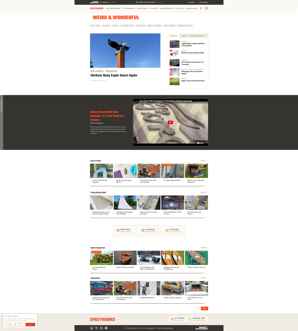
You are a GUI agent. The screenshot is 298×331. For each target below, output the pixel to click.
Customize (10, 324)
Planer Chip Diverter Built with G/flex (148, 213)
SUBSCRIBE (159, 2)
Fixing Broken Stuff (127, 25)
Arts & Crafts (95, 25)
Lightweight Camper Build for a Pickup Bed (193, 44)
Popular (174, 36)
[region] (20, 320)
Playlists (192, 2)
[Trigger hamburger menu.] (206, 8)
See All (204, 160)
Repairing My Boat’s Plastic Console (173, 213)
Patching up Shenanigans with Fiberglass (124, 213)
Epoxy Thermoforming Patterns (123, 181)
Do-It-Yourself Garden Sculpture (100, 181)
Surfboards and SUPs (185, 25)
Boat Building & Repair (113, 8)
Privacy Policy (151, 328)
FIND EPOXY (112, 2)
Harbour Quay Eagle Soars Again (114, 75)
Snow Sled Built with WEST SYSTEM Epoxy (147, 268)
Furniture (184, 50)
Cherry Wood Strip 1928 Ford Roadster (148, 181)
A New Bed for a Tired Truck (194, 298)
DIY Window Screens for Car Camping (192, 63)
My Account (204, 2)
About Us (179, 8)
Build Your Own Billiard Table (192, 52)
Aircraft (115, 25)
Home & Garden (142, 8)
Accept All (30, 324)
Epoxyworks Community (99, 80)
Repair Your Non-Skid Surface (193, 80)
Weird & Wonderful (167, 8)
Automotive (106, 25)
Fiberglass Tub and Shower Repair (191, 72)
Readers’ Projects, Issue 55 (172, 297)
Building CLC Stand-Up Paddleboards (171, 268)
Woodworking (128, 8)
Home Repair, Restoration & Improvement (192, 69)
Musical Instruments (154, 25)
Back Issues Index (191, 8)
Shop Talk (154, 8)
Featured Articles (197, 36)
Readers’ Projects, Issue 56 (125, 267)
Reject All (20, 324)
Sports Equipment (170, 25)
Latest (184, 36)
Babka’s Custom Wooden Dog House (195, 181)
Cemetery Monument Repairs (194, 213)
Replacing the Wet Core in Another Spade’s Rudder (101, 213)
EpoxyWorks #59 (111, 71)
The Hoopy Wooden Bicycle (99, 268)
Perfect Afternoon (168, 328)
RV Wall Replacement (147, 297)
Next (204, 308)
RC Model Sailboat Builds (172, 180)
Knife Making (141, 25)
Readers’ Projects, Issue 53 (196, 267)
